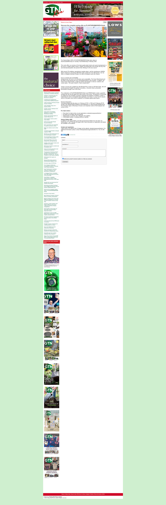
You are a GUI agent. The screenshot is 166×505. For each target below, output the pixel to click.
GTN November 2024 (115, 109)
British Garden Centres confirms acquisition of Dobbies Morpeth (51, 93)
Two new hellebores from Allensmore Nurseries (50, 227)
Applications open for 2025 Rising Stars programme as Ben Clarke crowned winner (51, 213)
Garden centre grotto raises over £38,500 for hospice (51, 143)
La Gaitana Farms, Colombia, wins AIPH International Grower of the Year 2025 (51, 174)
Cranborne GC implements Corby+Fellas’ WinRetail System (51, 100)
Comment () (72, 134)
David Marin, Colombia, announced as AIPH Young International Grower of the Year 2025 (51, 179)
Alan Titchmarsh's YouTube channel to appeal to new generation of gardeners (50, 170)
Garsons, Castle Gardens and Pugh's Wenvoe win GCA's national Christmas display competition (50, 205)
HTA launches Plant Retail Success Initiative (50, 122)
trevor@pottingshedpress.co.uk (51, 264)
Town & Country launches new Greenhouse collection (51, 149)
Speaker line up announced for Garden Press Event (51, 183)
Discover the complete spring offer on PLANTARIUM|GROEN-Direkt (51, 190)
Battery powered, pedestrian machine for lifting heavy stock (51, 230)
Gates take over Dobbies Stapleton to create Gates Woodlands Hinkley (50, 112)
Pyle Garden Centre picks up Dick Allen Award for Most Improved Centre (50, 209)
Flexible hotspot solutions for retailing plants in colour (51, 224)
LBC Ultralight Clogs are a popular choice (50, 106)
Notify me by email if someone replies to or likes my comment (78, 158)
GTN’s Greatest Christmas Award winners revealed (51, 103)
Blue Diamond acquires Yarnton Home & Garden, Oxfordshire (51, 196)
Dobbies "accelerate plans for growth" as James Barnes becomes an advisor (50, 96)
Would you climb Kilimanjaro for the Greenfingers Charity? (51, 134)
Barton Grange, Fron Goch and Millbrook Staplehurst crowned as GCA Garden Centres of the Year (51, 200)
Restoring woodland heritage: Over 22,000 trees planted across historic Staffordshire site (51, 186)
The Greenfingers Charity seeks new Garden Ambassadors (51, 137)
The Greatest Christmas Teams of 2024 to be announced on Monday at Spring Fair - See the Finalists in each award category (51, 153)
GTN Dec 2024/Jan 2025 (115, 83)
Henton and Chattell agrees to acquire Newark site (51, 116)
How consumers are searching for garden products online (51, 125)
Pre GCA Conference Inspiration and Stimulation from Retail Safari (51, 217)
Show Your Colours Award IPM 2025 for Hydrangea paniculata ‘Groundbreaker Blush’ (51, 237)
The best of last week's (49, 193)
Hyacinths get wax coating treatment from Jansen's (50, 233)
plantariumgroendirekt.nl (94, 113)
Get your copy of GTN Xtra (50, 163)
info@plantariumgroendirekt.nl (88, 129)
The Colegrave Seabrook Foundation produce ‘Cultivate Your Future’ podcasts (51, 166)
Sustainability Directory (115, 84)
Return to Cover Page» (66, 22)
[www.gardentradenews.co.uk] (53, 17)
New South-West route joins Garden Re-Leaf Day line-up (50, 140)
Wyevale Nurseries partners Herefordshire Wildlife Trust (50, 161)
